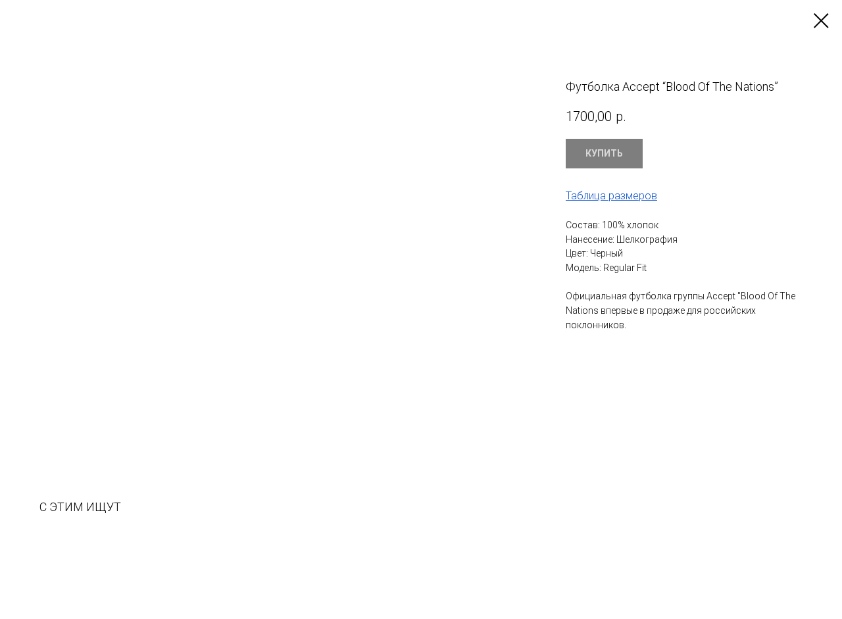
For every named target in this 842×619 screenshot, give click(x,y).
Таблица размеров (611, 195)
